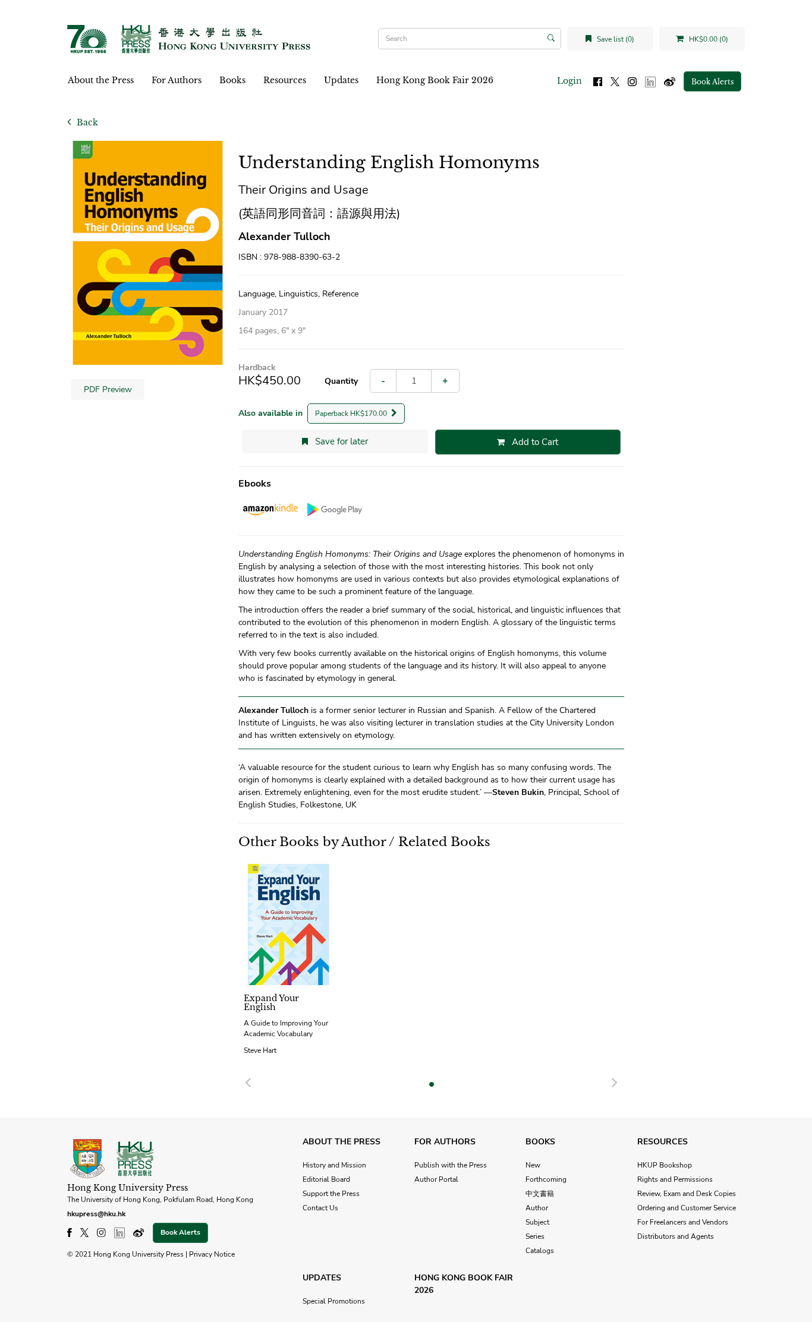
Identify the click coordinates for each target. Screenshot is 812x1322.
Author (536, 1208)
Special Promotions (334, 1301)
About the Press (101, 80)
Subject (537, 1222)
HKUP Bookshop (664, 1165)
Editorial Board (326, 1179)
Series (535, 1236)
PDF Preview (108, 389)
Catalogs (539, 1250)
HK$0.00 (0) (707, 39)
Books (232, 80)
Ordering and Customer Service (686, 1208)
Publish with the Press (450, 1165)
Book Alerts (712, 81)
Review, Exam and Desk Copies (686, 1193)
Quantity (341, 381)
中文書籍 (539, 1193)
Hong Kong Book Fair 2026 (434, 80)
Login (569, 80)
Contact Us (320, 1208)
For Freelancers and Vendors (682, 1222)
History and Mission (334, 1165)
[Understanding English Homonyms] (148, 252)
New (532, 1165)
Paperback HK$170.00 (352, 413)
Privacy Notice (212, 1254)
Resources (284, 80)
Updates (341, 80)
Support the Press (331, 1193)
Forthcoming (545, 1179)
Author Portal (436, 1179)
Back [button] (86, 122)
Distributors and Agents (675, 1236)
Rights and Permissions (675, 1179)
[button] (247, 1081)
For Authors (177, 80)
